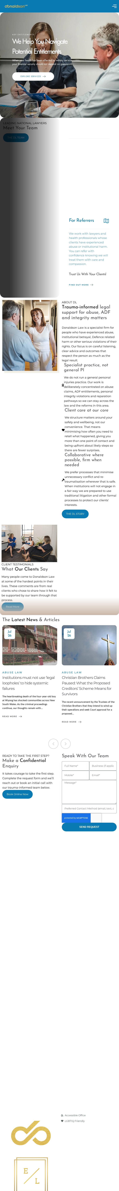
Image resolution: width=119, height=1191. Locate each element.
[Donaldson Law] (16, 6)
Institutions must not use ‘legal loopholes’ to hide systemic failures (28, 683)
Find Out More (79, 285)
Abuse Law (12, 672)
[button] (53, 744)
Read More (9, 716)
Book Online (77, 198)
